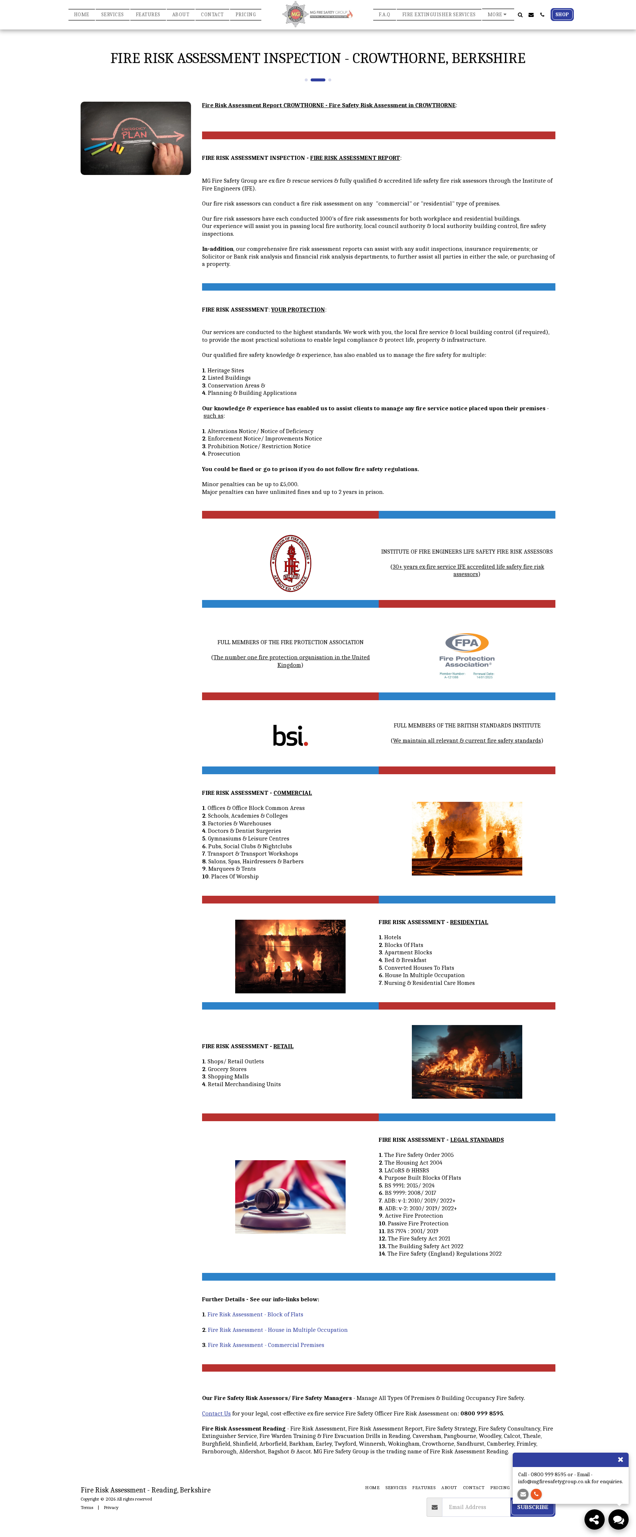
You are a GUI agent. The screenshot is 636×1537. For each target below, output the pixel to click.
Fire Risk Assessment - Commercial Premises (266, 1344)
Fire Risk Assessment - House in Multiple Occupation (278, 1329)
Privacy (111, 1507)
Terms (87, 1507)
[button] (520, 14)
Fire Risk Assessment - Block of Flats (255, 1314)
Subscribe (532, 1506)
